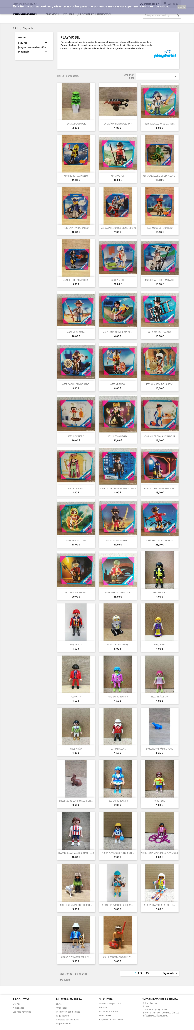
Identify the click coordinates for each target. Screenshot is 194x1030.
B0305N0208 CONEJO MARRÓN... (76, 800)
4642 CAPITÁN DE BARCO (76, 227)
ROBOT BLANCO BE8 (117, 644)
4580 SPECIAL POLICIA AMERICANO (118, 488)
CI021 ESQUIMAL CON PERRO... (76, 905)
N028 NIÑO (76, 748)
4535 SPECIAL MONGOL (118, 540)
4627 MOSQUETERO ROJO (160, 227)
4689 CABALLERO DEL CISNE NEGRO (117, 227)
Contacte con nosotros (67, 1019)
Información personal (110, 1003)
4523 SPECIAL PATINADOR (159, 540)
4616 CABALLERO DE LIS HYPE (160, 123)
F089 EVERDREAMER (118, 800)
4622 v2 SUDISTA (76, 332)
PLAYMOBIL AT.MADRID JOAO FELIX (76, 852)
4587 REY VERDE (76, 488)
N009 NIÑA (159, 644)
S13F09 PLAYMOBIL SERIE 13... (159, 905)
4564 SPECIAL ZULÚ (76, 540)
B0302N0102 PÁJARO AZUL (159, 748)
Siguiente (170, 973)
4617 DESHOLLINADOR (159, 332)
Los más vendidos (22, 1011)
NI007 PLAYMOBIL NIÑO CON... (118, 852)
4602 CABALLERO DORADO (75, 384)
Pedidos (103, 1007)
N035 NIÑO (159, 800)
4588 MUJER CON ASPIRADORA (159, 436)
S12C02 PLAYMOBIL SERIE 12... (75, 957)
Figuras (68, 14)
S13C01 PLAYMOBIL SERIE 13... (117, 905)
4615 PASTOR (117, 175)
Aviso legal (61, 1007)
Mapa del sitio (63, 1023)
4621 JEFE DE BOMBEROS (76, 279)
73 (147, 973)
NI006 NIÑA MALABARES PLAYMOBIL (159, 852)
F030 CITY (76, 696)
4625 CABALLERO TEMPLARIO (159, 279)
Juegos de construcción (94, 14)
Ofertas (16, 1003)
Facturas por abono (109, 1011)
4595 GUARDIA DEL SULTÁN (160, 384)
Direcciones (105, 1015)
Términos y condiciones (68, 1011)
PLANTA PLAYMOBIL (76, 123)
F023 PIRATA (76, 644)
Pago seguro (62, 1015)
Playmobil (52, 14)
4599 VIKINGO (117, 384)
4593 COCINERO (76, 436)
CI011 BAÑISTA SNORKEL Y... (117, 957)
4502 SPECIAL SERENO (76, 592)
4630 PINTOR (117, 279)
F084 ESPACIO (159, 592)
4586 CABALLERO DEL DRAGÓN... (159, 175)
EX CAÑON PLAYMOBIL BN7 (118, 123)
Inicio (22, 37)
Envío (59, 1003)
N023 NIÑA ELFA (159, 696)
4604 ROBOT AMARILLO (76, 175)
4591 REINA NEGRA (117, 436)
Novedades (18, 1007)
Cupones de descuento (111, 1019)
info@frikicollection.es (155, 1015)
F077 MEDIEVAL (117, 748)
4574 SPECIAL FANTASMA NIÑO (160, 488)
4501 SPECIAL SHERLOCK (117, 592)
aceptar (182, 7)
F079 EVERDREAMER (118, 696)
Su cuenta (106, 999)
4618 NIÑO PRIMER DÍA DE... (117, 332)
